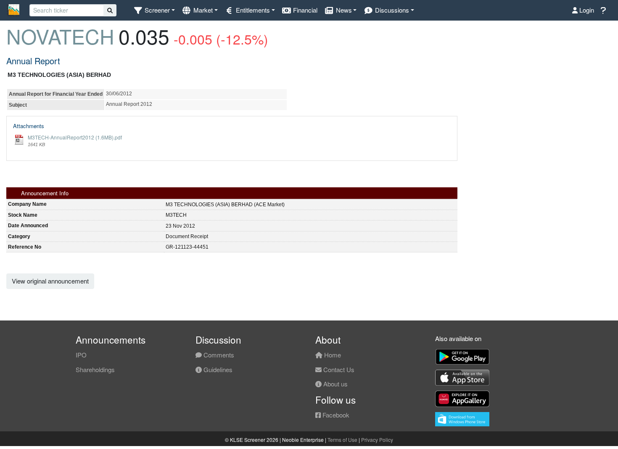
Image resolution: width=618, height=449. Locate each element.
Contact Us (338, 369)
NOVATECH (60, 35)
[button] (154, 10)
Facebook (335, 414)
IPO (81, 354)
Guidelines (217, 369)
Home (331, 354)
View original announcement (50, 280)
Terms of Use (342, 439)
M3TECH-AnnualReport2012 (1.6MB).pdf (75, 137)
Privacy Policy (377, 439)
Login (586, 9)
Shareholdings (95, 369)
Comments (218, 354)
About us (335, 383)
